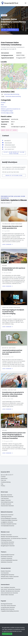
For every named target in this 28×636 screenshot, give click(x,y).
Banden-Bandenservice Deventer (10, 591)
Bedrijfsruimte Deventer (7, 609)
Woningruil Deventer (6, 604)
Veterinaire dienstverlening (11, 94)
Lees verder (6, 244)
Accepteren (7, 633)
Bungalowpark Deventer (8, 546)
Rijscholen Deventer (6, 495)
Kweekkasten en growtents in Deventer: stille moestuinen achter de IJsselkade (13, 394)
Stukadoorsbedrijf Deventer (9, 524)
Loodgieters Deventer (7, 522)
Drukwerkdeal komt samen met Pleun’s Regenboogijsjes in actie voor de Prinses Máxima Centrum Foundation (13, 435)
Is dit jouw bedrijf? (10, 29)
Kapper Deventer (6, 500)
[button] (14, 76)
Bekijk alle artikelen (5, 203)
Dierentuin (4, 107)
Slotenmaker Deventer (7, 595)
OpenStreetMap (24, 88)
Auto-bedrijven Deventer (8, 587)
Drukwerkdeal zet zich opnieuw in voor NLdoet (13, 269)
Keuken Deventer (6, 571)
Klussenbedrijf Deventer (7, 555)
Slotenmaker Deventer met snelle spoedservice (12, 227)
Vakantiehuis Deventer (7, 544)
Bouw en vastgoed (9, 348)
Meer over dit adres (9, 130)
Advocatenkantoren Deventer (9, 593)
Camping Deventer (6, 540)
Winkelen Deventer (6, 535)
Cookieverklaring (5, 482)
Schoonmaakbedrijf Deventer (9, 560)
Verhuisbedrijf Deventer (7, 526)
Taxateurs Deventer (6, 558)
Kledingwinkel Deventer (7, 575)
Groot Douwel (8, 142)
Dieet (2, 105)
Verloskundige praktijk (7, 113)
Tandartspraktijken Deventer (9, 520)
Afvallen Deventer (6, 504)
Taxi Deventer (5, 498)
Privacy (3, 486)
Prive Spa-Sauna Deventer (8, 605)
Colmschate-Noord (10, 145)
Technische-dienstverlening (12, 224)
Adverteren (4, 478)
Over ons (3, 480)
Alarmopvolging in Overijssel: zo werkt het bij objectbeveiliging (13, 312)
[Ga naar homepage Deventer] (9, 3)
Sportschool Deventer (7, 578)
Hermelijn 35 (5, 24)
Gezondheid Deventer (7, 502)
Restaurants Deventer (7, 515)
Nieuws (4, 265)
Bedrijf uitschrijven (14, 175)
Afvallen (4, 15)
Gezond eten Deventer (7, 506)
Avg (2, 484)
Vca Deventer (5, 573)
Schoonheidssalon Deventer (9, 518)
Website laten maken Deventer (10, 576)
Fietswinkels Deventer (7, 496)
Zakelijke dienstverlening (11, 307)
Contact (3, 476)
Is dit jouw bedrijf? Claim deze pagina (14, 153)
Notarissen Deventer (7, 556)
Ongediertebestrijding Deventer (10, 611)
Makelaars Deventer (6, 562)
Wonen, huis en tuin (9, 390)
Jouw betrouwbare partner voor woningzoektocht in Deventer (12, 352)
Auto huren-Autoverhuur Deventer (10, 589)
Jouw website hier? (9, 149)
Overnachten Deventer (7, 542)
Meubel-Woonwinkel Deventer (9, 536)
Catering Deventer (6, 516)
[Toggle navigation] (25, 3)
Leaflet (17, 88)
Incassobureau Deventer (8, 607)
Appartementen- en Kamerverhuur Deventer (14, 538)
